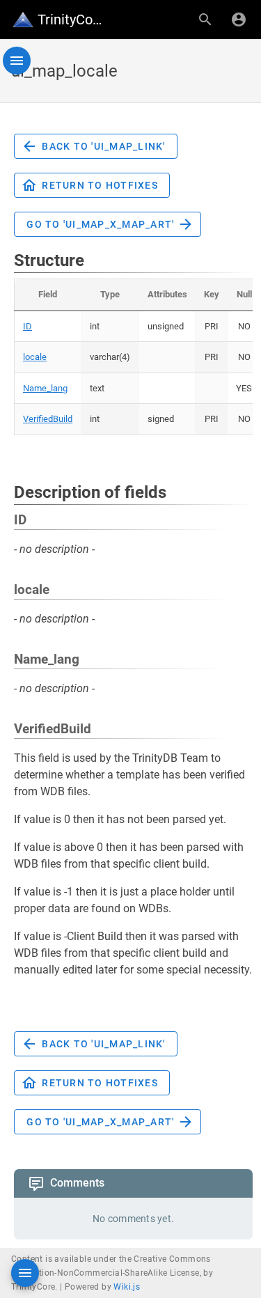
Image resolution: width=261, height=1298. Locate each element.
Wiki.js (126, 1287)
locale (35, 357)
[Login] (238, 19)
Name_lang (45, 388)
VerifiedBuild (47, 419)
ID (27, 326)
